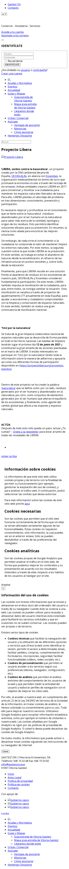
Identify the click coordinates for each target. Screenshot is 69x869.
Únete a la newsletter (26, 431)
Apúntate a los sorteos (15, 35)
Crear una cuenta (11, 73)
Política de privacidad (20, 781)
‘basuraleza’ (8, 388)
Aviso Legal (14, 777)
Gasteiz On (14, 4)
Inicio (11, 774)
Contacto (13, 8)
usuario (25, 70)
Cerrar (5, 751)
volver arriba (9, 456)
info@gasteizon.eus (13, 764)
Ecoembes (52, 176)
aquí (27, 503)
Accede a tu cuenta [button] (12, 32)
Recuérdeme (15, 61)
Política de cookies (19, 784)
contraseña (40, 70)
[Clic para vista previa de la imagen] (12, 157)
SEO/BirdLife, (19, 176)
